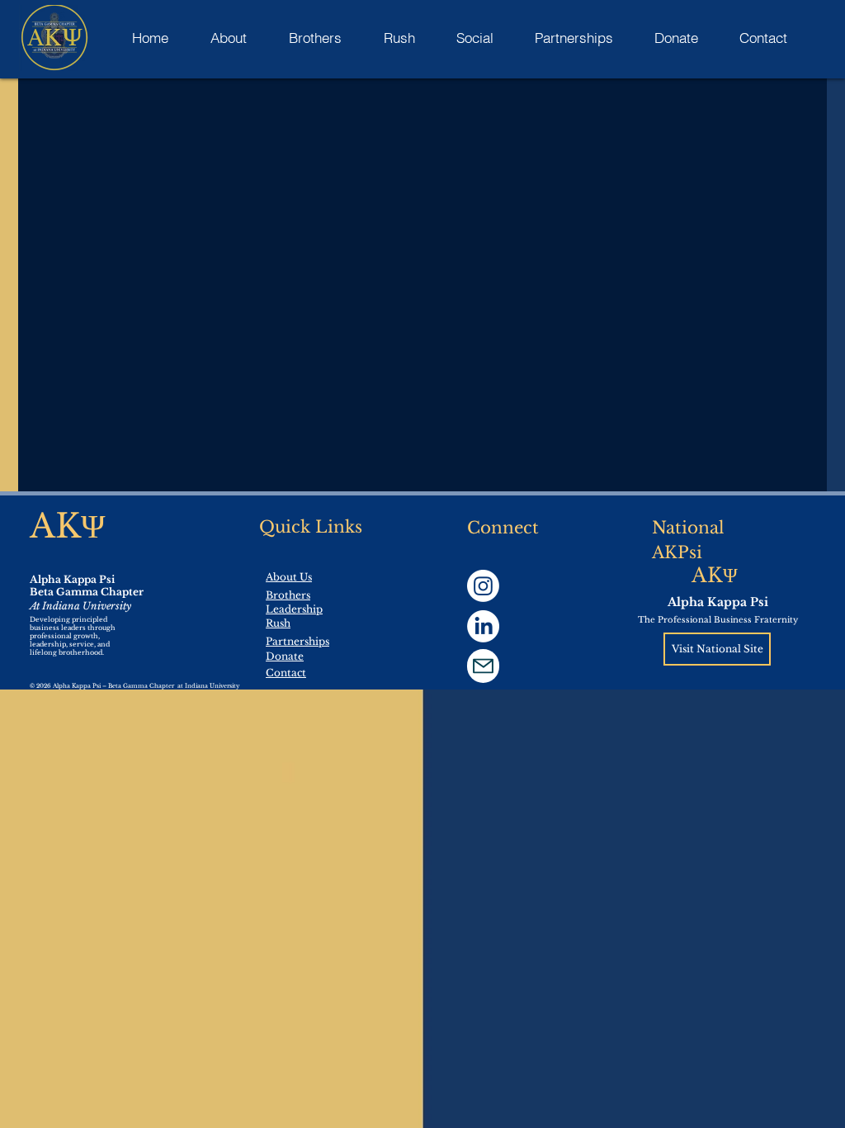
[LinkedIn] (483, 626)
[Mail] (483, 666)
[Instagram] (483, 586)
